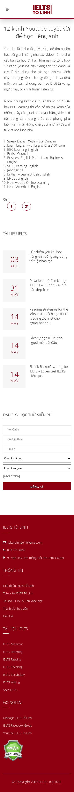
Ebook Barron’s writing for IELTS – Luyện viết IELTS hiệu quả (48, 371)
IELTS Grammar (13, 644)
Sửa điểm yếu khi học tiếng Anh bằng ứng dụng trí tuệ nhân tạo (48, 256)
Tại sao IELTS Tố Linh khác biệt (22, 601)
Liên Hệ (8, 616)
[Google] (26, 206)
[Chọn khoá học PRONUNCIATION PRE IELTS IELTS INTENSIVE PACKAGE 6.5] (37, 458)
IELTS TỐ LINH (50, 782)
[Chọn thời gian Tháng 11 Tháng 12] (37, 468)
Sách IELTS (10, 690)
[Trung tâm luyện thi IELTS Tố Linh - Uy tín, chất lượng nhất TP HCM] (42, 9)
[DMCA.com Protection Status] (13, 750)
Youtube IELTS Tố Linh (17, 733)
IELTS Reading (12, 659)
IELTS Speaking (12, 667)
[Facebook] (11, 206)
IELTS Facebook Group (17, 725)
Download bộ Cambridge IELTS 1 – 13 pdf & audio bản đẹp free (48, 285)
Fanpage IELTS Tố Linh (17, 718)
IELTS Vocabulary (14, 675)
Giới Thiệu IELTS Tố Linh (18, 586)
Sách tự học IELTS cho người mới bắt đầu (45, 340)
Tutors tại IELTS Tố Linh (18, 593)
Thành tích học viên (15, 609)
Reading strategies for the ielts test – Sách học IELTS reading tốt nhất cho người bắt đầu (48, 316)
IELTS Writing (11, 682)
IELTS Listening (12, 652)
